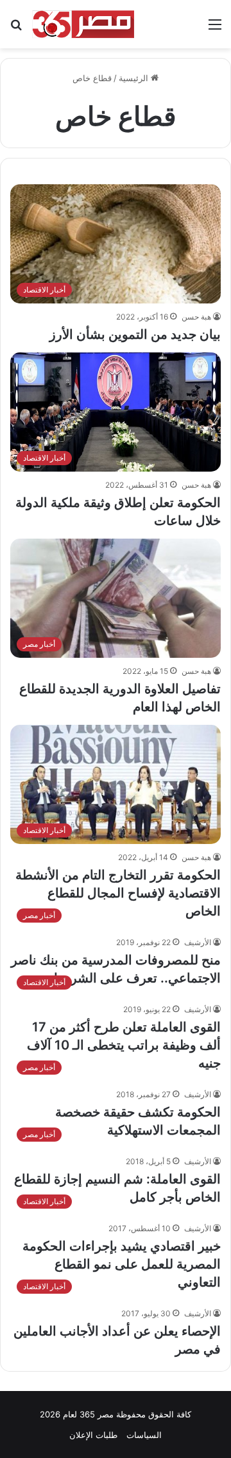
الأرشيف (197, 942)
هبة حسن (196, 316)
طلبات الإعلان (93, 1435)
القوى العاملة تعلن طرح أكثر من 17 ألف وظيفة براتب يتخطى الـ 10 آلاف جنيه (124, 1045)
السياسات (144, 1435)
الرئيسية (135, 78)
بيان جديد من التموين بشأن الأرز (135, 334)
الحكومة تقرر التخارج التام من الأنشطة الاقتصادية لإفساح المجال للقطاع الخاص (118, 893)
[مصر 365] (83, 24)
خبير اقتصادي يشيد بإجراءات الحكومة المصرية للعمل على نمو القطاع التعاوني (121, 1264)
